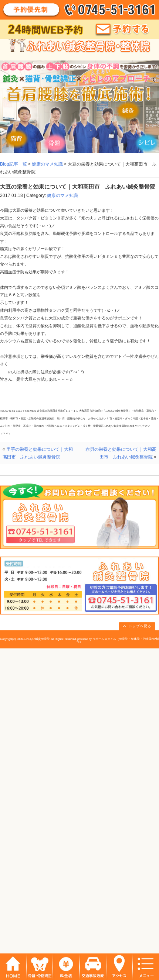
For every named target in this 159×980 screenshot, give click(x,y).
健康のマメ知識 (47, 164)
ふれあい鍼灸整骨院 (36, 639)
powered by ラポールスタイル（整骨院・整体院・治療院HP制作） (118, 640)
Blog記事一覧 (13, 164)
